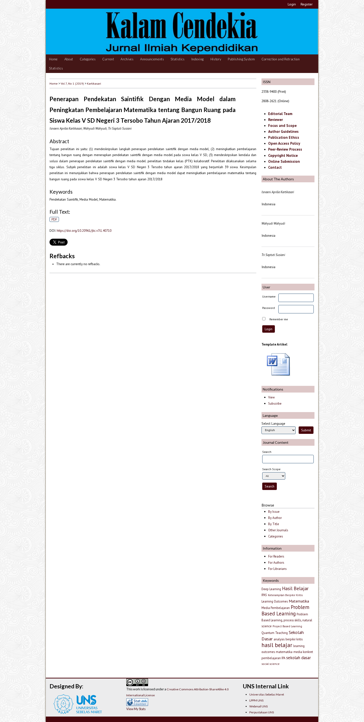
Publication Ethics (283, 137)
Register (307, 4)
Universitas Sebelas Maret (266, 694)
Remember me (278, 319)
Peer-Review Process (285, 149)
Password (268, 308)
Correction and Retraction (280, 59)
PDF (54, 219)
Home (53, 59)
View (271, 397)
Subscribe (275, 403)
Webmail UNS (258, 706)
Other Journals (278, 530)
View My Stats (136, 709)
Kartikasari (94, 83)
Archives (127, 59)
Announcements (152, 59)
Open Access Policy (284, 143)
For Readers (276, 556)
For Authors (276, 562)
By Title (273, 524)
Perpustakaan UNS (261, 712)
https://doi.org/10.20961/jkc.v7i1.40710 (84, 230)
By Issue (274, 512)
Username (269, 296)
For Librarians (277, 569)
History (215, 59)
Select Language (273, 423)
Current (108, 59)
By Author (275, 518)
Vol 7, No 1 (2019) (72, 83)
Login (292, 4)
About (68, 59)
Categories (88, 59)
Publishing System (241, 59)
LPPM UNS (256, 700)
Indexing (197, 59)
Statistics (178, 59)
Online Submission (284, 161)
